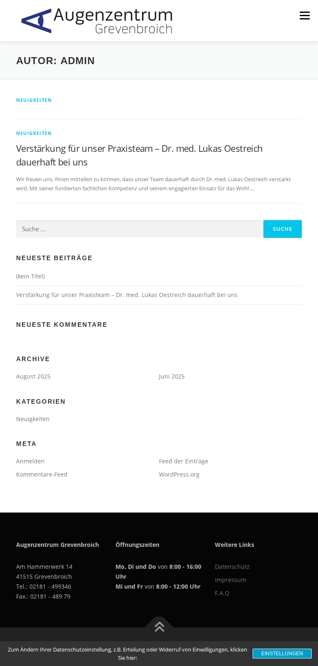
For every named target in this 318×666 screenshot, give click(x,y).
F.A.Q (222, 593)
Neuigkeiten (34, 100)
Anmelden (30, 461)
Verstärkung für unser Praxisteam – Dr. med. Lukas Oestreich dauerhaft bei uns (127, 295)
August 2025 (33, 376)
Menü (304, 15)
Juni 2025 (172, 376)
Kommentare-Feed (41, 474)
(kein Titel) (30, 276)
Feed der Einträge (183, 461)
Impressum (230, 580)
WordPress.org (179, 474)
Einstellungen (282, 653)
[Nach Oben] (159, 627)
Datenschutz (232, 566)
